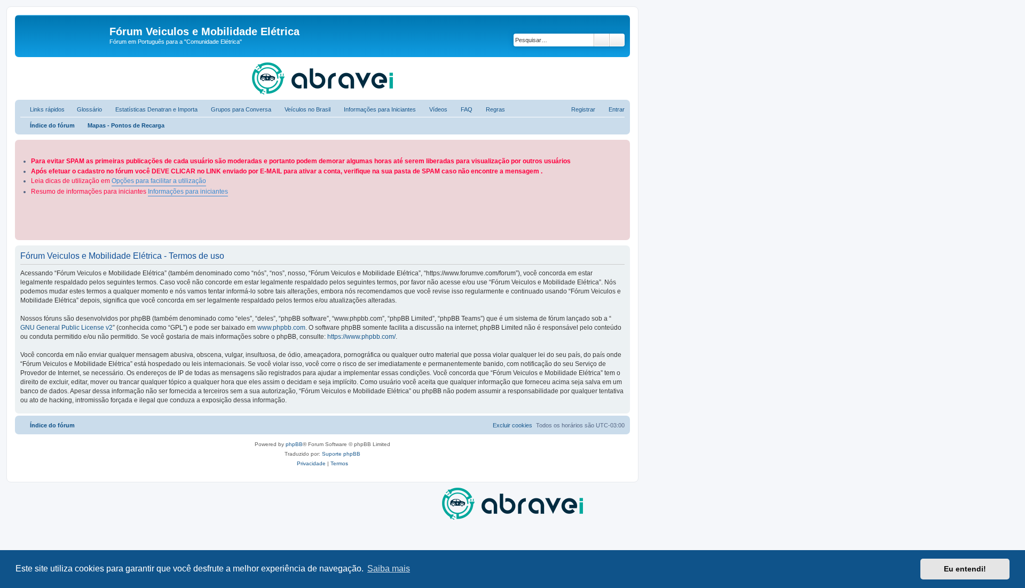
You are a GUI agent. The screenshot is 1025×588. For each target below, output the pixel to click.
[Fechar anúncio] (623, 146)
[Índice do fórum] (63, 35)
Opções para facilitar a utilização (159, 181)
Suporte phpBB (341, 454)
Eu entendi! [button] (965, 569)
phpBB (294, 444)
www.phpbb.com (281, 327)
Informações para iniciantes (188, 191)
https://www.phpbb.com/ (361, 336)
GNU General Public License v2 (66, 327)
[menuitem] (84, 109)
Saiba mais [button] (388, 568)
